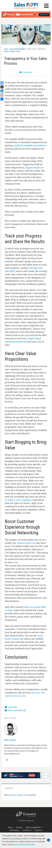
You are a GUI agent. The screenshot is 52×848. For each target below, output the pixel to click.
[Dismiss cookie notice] (48, 840)
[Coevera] (26, 814)
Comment (12, 707)
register (20, 795)
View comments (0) (17, 710)
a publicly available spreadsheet (29, 145)
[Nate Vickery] (10, 729)
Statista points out (26, 542)
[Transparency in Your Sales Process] (26, 34)
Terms (10, 827)
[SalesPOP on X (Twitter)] (7, 760)
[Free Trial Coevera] (26, 14)
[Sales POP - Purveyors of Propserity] (26, 6)
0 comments (27, 72)
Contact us (26, 830)
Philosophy (14, 830)
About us (38, 830)
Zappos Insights (33, 167)
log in (12, 795)
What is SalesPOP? (33, 827)
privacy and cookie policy (24, 844)
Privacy (19, 827)
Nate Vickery (9, 51)
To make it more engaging (18, 499)
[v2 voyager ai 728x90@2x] (26, 775)
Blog (6, 49)
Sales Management (17, 49)
